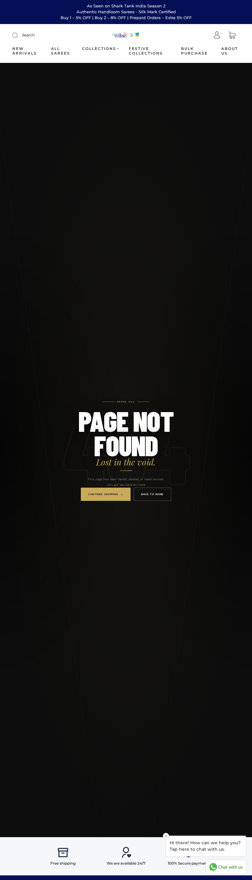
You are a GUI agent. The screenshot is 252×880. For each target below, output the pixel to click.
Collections (99, 48)
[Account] (217, 35)
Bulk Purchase (194, 50)
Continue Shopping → (105, 494)
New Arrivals (24, 50)
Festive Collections (146, 50)
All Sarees (60, 50)
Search (28, 35)
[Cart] (232, 35)
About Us (229, 50)
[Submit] (19, 35)
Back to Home (152, 494)
